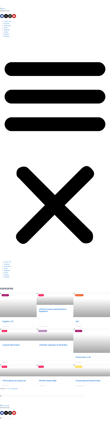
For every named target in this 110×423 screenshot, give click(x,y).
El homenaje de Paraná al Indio (88, 381)
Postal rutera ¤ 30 (83, 357)
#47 (77, 321)
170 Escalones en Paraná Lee (14, 381)
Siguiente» (15, 388)
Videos (6, 32)
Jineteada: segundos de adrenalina (53, 345)
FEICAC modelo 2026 (47, 381)
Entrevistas (7, 25)
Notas (5, 27)
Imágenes (7, 30)
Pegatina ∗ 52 (7, 321)
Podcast (6, 34)
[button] (55, 150)
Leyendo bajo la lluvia (11, 345)
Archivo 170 (7, 21)
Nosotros (7, 36)
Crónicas (6, 23)
